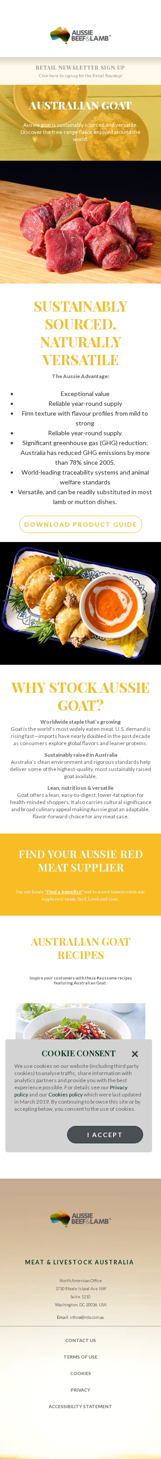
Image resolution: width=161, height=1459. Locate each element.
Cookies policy (65, 1094)
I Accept (105, 1134)
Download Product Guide (80, 524)
